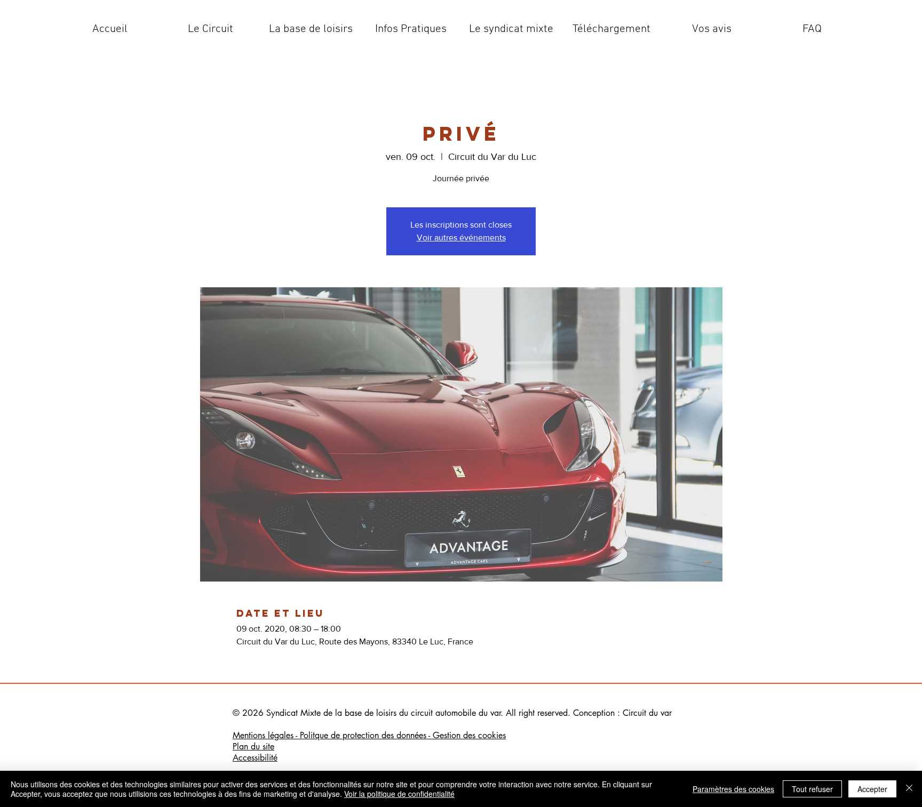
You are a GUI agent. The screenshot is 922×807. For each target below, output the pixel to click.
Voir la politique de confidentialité (399, 793)
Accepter (872, 789)
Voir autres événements (461, 237)
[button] (210, 29)
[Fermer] (909, 788)
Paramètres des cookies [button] (733, 789)
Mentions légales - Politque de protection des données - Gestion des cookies (369, 735)
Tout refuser (812, 789)
